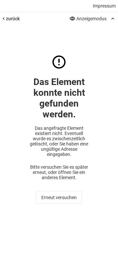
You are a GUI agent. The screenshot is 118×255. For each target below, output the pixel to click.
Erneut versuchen (59, 197)
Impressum (104, 5)
